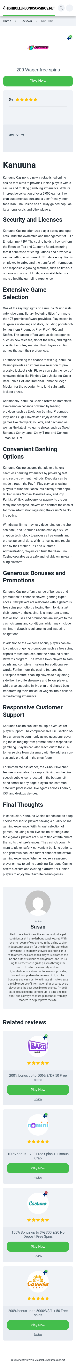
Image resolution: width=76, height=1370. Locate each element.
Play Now (38, 81)
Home (7, 21)
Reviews (26, 21)
